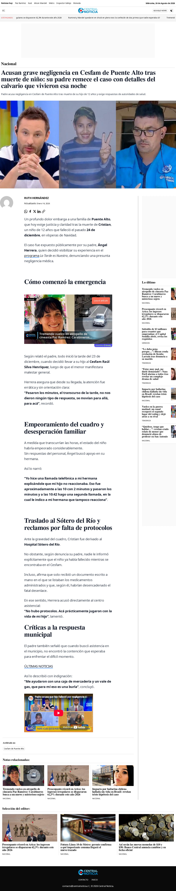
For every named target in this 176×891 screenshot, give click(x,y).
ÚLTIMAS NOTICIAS (38, 666)
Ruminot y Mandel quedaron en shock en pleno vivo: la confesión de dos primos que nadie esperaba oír (57, 17)
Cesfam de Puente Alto (14, 748)
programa (31, 255)
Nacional (8, 63)
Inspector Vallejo (63, 3)
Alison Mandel (40, 3)
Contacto (83, 879)
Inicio (95, 879)
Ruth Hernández (36, 198)
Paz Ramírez (20, 3)
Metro (51, 3)
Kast (30, 3)
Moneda (77, 3)
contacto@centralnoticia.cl (75, 886)
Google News (160, 10)
